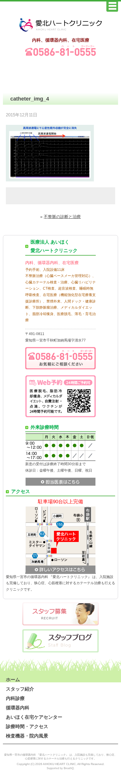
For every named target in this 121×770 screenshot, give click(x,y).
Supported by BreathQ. (61, 768)
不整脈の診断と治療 (62, 216)
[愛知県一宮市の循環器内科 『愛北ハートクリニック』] (60, 32)
